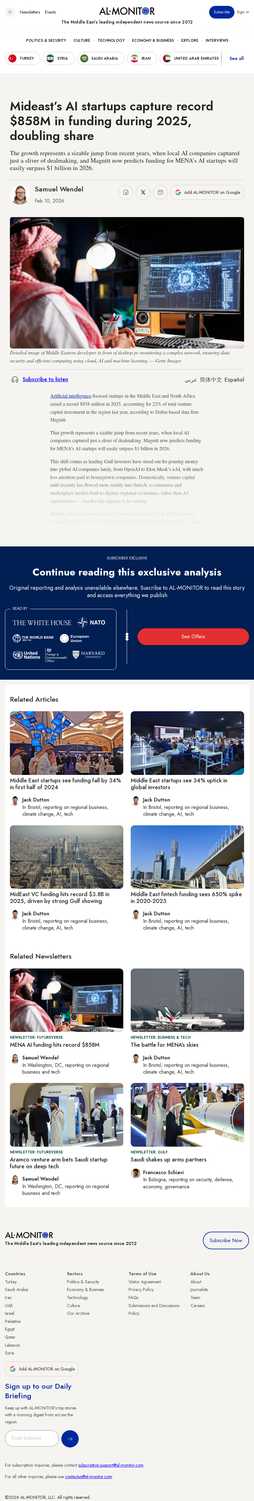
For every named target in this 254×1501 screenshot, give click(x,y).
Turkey (11, 1282)
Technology (111, 40)
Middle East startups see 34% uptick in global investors (179, 783)
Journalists (199, 1289)
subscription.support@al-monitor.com (110, 1465)
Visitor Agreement (145, 1282)
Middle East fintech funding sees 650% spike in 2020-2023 (186, 897)
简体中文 (211, 380)
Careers (197, 1305)
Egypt (10, 1329)
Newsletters (30, 12)
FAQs (133, 1297)
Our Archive (78, 1313)
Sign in (243, 12)
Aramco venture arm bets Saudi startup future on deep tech (58, 1163)
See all (237, 58)
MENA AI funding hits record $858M (54, 1045)
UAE (9, 1305)
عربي (191, 380)
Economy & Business (153, 40)
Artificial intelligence (70, 395)
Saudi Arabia (16, 1289)
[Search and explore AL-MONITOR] (10, 12)
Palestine (12, 1321)
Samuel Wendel (59, 189)
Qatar (10, 1337)
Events (50, 12)
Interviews (217, 40)
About (195, 1282)
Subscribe (222, 12)
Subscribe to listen (45, 379)
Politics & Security (46, 40)
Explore (189, 40)
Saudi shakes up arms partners (169, 1160)
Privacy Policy (141, 1289)
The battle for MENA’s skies (165, 1045)
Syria (9, 1353)
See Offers (193, 636)
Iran (8, 1297)
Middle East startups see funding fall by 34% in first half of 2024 (65, 783)
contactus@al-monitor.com (88, 1476)
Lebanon (12, 1345)
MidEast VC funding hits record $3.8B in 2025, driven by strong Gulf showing (59, 897)
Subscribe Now (226, 1240)
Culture (81, 40)
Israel (9, 1313)
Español (234, 380)
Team (195, 1297)
